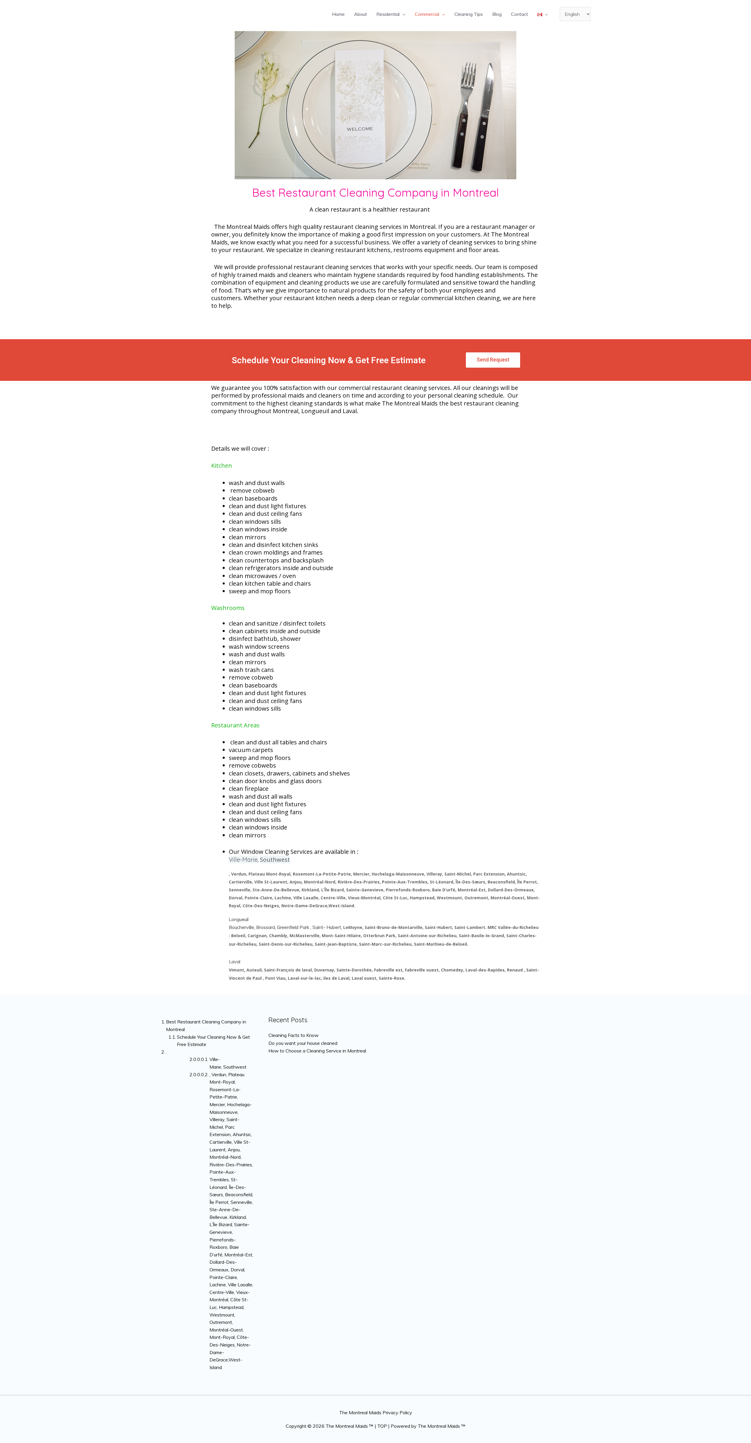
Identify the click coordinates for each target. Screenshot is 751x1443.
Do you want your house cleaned (302, 1043)
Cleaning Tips (468, 14)
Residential (388, 14)
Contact (519, 14)
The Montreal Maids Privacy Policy (375, 1412)
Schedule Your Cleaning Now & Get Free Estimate (213, 1040)
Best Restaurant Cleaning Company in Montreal (206, 1025)
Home (338, 14)
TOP (382, 1426)
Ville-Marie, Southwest (227, 1063)
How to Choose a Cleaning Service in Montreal (317, 1051)
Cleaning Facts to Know (293, 1035)
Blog (497, 14)
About (360, 14)
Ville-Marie (243, 859)
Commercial (427, 14)
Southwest (275, 860)
